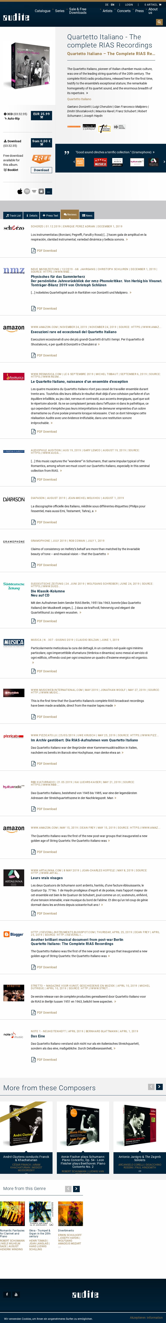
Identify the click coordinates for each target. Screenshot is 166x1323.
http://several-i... (70, 934)
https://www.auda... (46, 452)
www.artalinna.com (46, 870)
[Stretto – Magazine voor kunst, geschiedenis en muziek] (13, 992)
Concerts (124, 11)
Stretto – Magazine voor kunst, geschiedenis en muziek (73, 985)
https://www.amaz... (146, 327)
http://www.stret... (95, 988)
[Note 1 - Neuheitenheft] (13, 1035)
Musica (36, 639)
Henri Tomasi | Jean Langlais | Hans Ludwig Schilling (39, 1245)
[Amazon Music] (34, 191)
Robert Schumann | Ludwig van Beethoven (83, 1173)
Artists (107, 11)
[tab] (13, 215)
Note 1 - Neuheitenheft (49, 1031)
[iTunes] (41, 191)
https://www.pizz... (144, 735)
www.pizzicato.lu (44, 735)
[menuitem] (42, 11)
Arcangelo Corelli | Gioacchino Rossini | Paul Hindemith (139, 1166)
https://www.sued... (45, 586)
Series (59, 11)
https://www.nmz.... (58, 271)
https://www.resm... (46, 376)
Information (155, 1317)
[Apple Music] (20, 191)
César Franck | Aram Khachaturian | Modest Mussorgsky (26, 1167)
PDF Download (47, 250)
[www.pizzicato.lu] (13, 736)
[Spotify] (27, 191)
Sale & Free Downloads (77, 11)
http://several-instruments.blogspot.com (63, 932)
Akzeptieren (138, 1317)
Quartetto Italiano (79, 99)
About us (153, 11)
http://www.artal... (45, 873)
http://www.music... (45, 692)
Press (139, 11)
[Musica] (13, 644)
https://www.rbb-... (45, 784)
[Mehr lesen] (127, 239)
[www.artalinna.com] (13, 877)
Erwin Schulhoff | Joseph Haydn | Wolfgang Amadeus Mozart (70, 1239)
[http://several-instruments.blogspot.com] (13, 934)
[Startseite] (16, 17)
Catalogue (42, 11)
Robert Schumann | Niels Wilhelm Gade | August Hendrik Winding (12, 1245)
